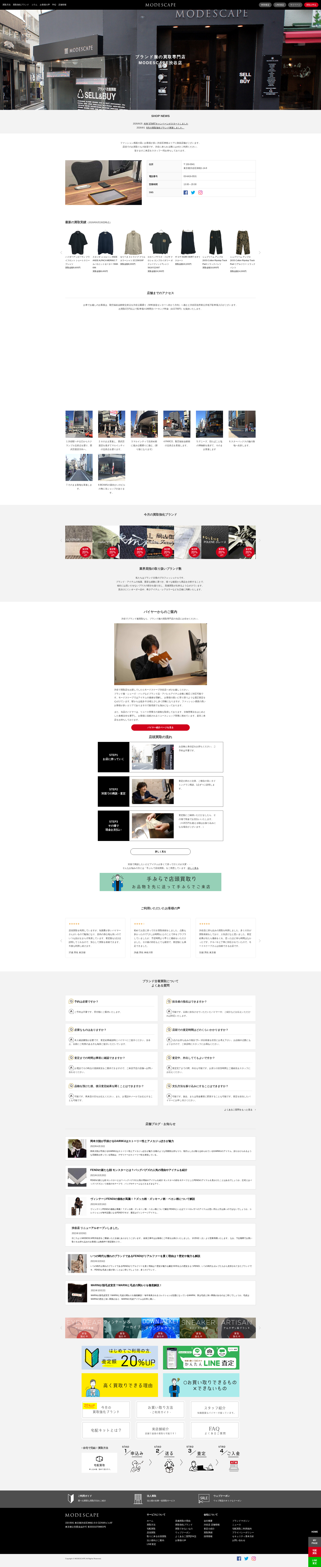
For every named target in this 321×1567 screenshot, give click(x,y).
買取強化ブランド (21, 5)
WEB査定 (265, 5)
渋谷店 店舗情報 (212, 1524)
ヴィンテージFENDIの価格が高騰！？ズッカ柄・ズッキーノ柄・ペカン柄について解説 (142, 1198)
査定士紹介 (209, 1528)
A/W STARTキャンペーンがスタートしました (166, 123)
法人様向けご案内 (155, 1540)
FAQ (54, 5)
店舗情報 (62, 5)
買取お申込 (311, 5)
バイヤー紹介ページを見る (160, 727)
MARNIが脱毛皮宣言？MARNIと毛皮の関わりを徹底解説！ (126, 1285)
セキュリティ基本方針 (243, 1536)
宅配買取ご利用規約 (242, 1528)
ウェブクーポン (221, 1495)
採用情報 (208, 1536)
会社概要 (208, 1521)
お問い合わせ (238, 1540)
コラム (34, 5)
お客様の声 (45, 5)
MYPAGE (315, 1541)
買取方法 (7, 5)
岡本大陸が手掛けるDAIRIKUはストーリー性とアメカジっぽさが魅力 (132, 1141)
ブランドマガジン (241, 1521)
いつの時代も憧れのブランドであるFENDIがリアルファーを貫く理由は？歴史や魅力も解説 (145, 1256)
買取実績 (208, 1532)
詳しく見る (160, 851)
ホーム (150, 1521)
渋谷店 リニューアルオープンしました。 (96, 1228)
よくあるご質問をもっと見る (238, 1109)
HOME (314, 1532)
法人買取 (151, 1495)
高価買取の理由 (182, 1521)
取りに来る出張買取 (156, 1536)
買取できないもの (184, 1528)
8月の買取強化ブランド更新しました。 (165, 127)
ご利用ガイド (85, 1495)
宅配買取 (151, 1528)
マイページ (295, 5)
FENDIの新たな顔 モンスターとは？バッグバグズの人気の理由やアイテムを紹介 (138, 1170)
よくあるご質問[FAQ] (185, 1536)
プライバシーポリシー (243, 1532)
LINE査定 (280, 5)
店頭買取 (151, 1532)
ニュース (236, 1524)
